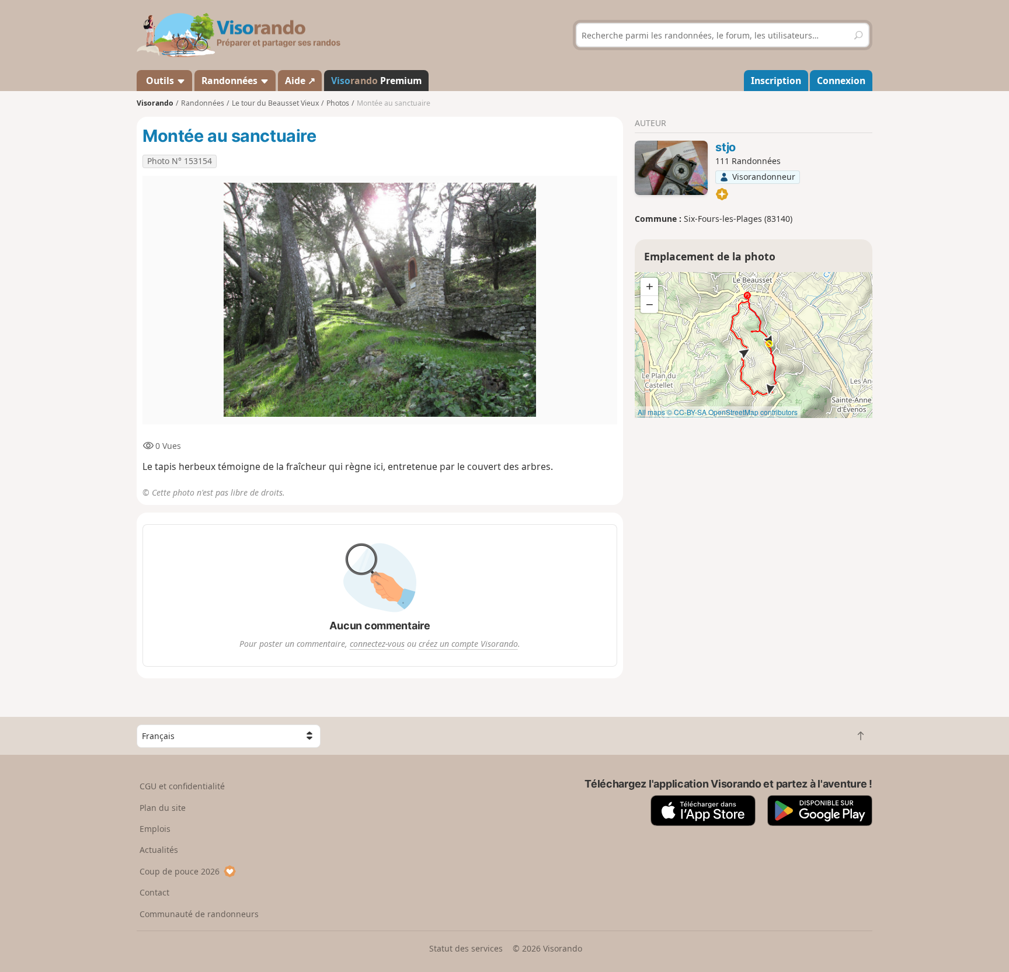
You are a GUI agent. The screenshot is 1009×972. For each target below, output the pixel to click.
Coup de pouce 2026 (180, 871)
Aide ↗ (300, 80)
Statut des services (466, 948)
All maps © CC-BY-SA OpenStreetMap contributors (718, 412)
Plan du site (163, 807)
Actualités (159, 849)
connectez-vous (377, 643)
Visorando (155, 103)
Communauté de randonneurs (199, 913)
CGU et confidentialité (182, 786)
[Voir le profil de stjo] (671, 168)
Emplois (155, 828)
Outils (160, 80)
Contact (154, 892)
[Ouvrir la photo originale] (379, 300)
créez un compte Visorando (468, 643)
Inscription (776, 80)
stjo (725, 147)
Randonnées (230, 80)
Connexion (841, 80)
